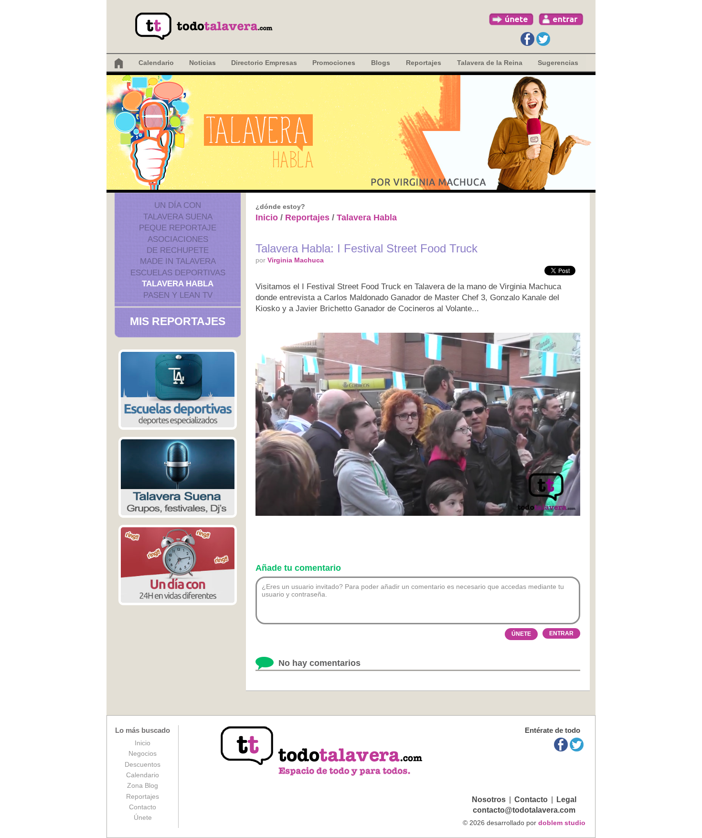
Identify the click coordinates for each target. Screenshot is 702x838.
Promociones (333, 62)
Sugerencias (558, 62)
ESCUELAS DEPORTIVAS (177, 272)
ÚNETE (521, 634)
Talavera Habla (367, 217)
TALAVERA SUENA (178, 216)
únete (511, 19)
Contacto (142, 807)
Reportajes (307, 217)
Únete (143, 817)
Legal (566, 799)
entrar (561, 19)
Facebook (527, 39)
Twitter (543, 39)
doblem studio (561, 823)
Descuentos (142, 764)
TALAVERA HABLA (177, 283)
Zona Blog (142, 785)
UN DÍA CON (177, 205)
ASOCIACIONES (178, 239)
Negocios (142, 753)
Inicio (266, 217)
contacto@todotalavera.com (524, 810)
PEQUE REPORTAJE (177, 227)
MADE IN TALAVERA (178, 261)
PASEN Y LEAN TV (178, 295)
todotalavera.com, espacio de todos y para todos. (323, 751)
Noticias (202, 62)
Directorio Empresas (264, 62)
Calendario (156, 62)
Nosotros (489, 799)
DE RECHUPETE (178, 250)
